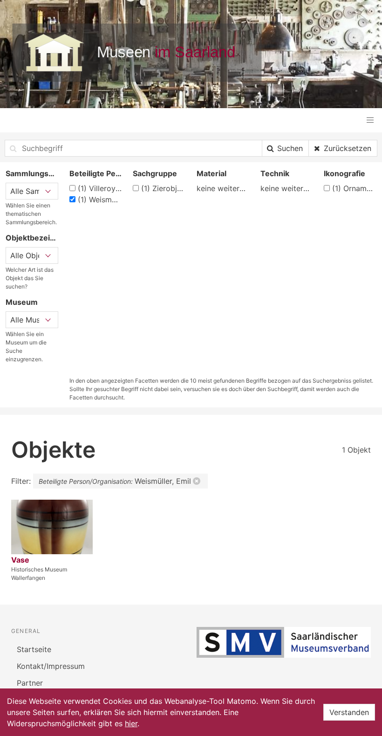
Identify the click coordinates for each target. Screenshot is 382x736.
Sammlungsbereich (32, 173)
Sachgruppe (155, 173)
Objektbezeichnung (32, 237)
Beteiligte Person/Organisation (95, 173)
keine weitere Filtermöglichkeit (223, 188)
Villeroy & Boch (100, 188)
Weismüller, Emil (100, 199)
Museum (22, 302)
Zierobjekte (163, 188)
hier (131, 723)
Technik (274, 173)
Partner (30, 683)
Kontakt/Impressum (51, 666)
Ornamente (354, 188)
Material (211, 173)
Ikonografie (344, 173)
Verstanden (349, 712)
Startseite (34, 649)
